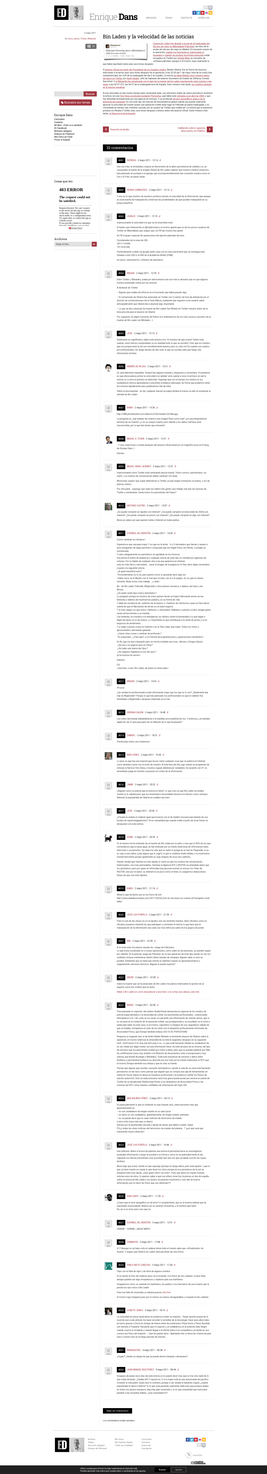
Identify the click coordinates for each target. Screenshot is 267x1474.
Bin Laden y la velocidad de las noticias (148, 36)
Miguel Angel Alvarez (139, 466)
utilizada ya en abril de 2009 (190, 96)
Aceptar (162, 1470)
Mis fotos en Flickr (63, 137)
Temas (168, 17)
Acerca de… (204, 17)
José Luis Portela (137, 914)
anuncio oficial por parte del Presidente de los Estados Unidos (135, 69)
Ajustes (178, 1470)
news (70, 38)
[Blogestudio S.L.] (193, 1454)
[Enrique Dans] (69, 13)
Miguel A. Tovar (135, 438)
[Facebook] (194, 13)
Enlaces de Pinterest (97, 1448)
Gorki (130, 837)
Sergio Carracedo (137, 189)
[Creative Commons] (198, 1462)
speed (76, 38)
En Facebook (60, 128)
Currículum (146, 1439)
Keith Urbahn (133, 78)
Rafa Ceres (133, 754)
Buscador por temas (77, 102)
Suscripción (147, 1448)
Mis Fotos (119, 1439)
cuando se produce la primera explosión (184, 55)
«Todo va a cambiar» (124, 1445)
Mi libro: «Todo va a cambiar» (68, 125)
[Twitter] (198, 13)
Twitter (83, 38)
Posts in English (62, 139)
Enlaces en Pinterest (64, 134)
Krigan (130, 273)
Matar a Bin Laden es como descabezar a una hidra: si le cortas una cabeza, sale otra (158, 992)
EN (205, 7)
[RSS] (210, 13)
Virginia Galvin (135, 712)
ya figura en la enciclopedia (122, 113)
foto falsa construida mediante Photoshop (140, 96)
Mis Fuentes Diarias (124, 1442)
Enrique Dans (76, 228)
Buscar (90, 94)
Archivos (151, 17)
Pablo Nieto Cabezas (138, 1264)
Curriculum (59, 119)
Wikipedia (91, 38)
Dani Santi (133, 1196)
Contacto (186, 17)
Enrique (113, 16)
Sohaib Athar (183, 58)
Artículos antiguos (63, 131)
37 (93, 46)
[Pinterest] (202, 13)
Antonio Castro (136, 505)
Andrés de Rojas (136, 366)
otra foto (166, 1292)
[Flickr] (206, 13)
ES (210, 7)
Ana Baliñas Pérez (137, 1098)
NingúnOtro (133, 1350)
